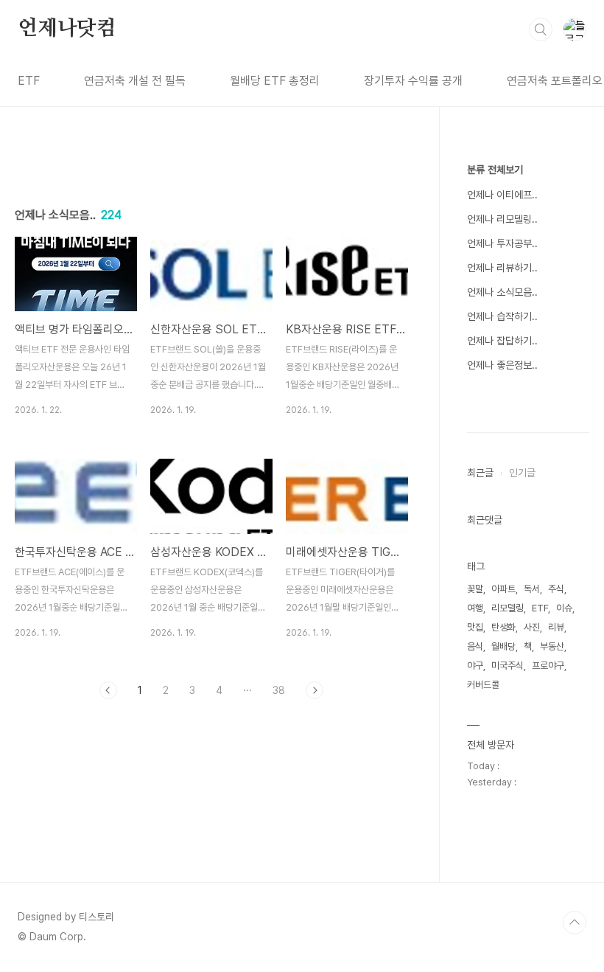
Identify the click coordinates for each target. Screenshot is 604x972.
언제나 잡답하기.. (502, 341)
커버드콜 (483, 684)
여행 (475, 608)
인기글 (522, 473)
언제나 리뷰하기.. (502, 268)
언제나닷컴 (67, 28)
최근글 (480, 473)
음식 (475, 646)
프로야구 (548, 665)
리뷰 (556, 627)
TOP (574, 922)
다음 (314, 690)
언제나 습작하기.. (502, 316)
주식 (556, 588)
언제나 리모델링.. (502, 219)
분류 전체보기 (495, 170)
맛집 (475, 627)
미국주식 (507, 665)
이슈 (564, 608)
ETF (29, 81)
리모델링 (507, 608)
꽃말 (475, 588)
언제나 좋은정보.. (502, 365)
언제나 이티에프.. (502, 195)
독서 (532, 588)
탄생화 (503, 627)
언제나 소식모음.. (502, 292)
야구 (475, 665)
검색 (541, 29)
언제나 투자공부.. (502, 243)
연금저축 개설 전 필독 (135, 81)
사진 (532, 627)
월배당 (503, 646)
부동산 (552, 646)
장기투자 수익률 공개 (413, 81)
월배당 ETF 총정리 (275, 81)
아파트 (503, 588)
